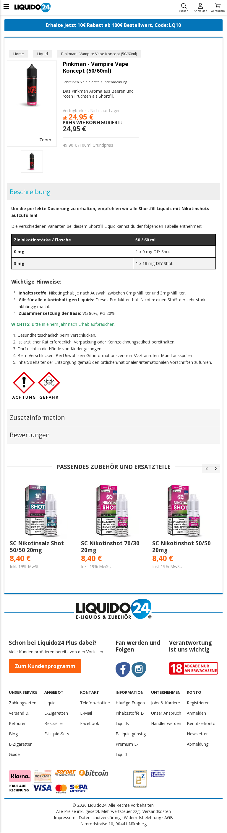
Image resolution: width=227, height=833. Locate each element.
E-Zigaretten (56, 713)
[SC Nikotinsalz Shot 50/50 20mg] (42, 511)
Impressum (64, 817)
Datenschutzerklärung (100, 817)
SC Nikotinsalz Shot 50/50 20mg (37, 546)
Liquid (50, 703)
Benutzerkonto (201, 723)
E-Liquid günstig (131, 734)
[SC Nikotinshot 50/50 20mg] (185, 511)
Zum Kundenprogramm (45, 666)
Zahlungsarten (22, 703)
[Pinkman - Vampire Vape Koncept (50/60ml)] (32, 161)
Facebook (89, 723)
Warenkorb (218, 10)
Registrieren (198, 703)
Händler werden (166, 723)
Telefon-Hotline (95, 703)
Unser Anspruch (166, 713)
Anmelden (200, 10)
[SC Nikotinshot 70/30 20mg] (113, 511)
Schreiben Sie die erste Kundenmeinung (95, 82)
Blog (13, 734)
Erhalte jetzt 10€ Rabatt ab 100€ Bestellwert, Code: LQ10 (113, 25)
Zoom (45, 140)
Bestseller (53, 723)
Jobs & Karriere (165, 703)
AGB (168, 817)
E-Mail (86, 713)
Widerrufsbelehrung (142, 817)
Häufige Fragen (130, 703)
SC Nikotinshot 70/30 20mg (110, 546)
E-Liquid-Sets (56, 734)
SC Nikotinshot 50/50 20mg (181, 546)
